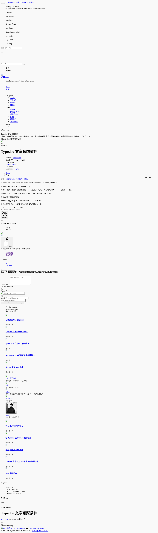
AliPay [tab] (8, 227)
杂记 (13, 100)
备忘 (12, 103)
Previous (9, 265)
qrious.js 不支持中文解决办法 (17, 343)
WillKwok (17, 158)
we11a (8, 415)
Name (4, 291)
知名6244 (9, 398)
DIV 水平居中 (11, 473)
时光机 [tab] (8, 70)
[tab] (81, 307)
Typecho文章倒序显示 (14, 426)
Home (8, 173)
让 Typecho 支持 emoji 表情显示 (18, 438)
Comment (5, 284)
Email (4, 298)
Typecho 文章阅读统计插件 (17, 332)
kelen (7, 385)
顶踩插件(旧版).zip (22, 179)
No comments (11, 165)
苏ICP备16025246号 (40, 531)
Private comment (7, 287)
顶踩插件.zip (10, 179)
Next (7, 263)
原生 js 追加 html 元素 (14, 450)
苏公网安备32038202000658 (14, 528)
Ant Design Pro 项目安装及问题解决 (20, 355)
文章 (12, 98)
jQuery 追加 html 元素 (14, 367)
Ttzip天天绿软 (11, 378)
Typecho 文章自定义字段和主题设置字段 (22, 461)
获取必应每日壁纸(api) (15, 320)
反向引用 (9, 255)
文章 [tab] (7, 68)
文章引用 (9, 253)
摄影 (12, 105)
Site (2, 300)
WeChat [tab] (8, 229)
